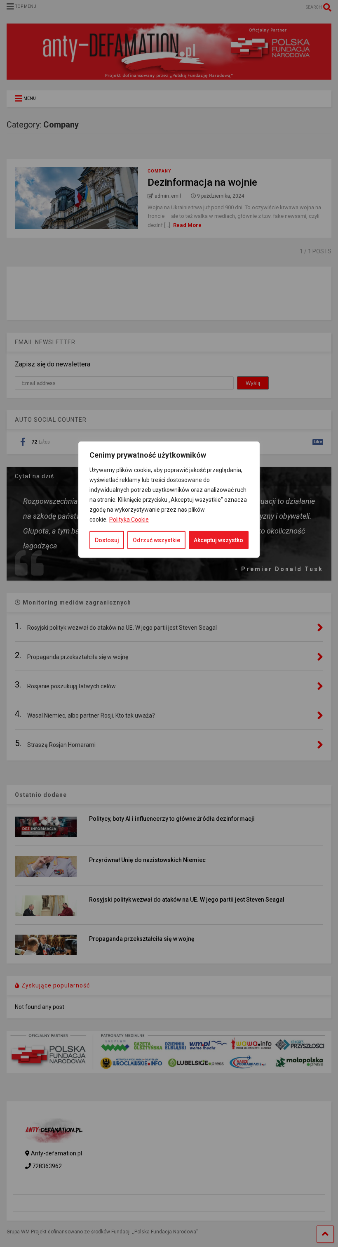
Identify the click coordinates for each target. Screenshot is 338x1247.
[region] (169, 745)
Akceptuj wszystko (218, 540)
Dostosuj (107, 540)
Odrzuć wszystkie (156, 540)
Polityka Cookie (129, 519)
